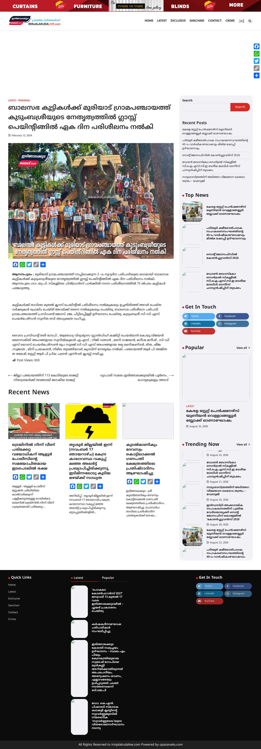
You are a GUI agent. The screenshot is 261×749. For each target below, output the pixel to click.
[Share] (256, 75)
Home (149, 21)
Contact (215, 21)
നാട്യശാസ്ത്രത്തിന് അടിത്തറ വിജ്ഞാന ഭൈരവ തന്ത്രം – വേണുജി (228, 479)
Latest (162, 21)
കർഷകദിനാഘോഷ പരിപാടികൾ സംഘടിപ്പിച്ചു (106, 628)
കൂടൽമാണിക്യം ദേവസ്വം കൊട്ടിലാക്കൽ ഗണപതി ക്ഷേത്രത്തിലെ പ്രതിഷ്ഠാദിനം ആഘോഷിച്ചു (141, 459)
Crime (230, 21)
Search (187, 101)
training (24, 100)
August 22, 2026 (199, 426)
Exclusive (178, 21)
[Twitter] (256, 61)
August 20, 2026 (219, 488)
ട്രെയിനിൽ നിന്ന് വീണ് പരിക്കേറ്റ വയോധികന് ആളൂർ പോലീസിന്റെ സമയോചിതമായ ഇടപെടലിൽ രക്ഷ (33, 457)
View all (242, 348)
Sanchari (197, 21)
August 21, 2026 (219, 470)
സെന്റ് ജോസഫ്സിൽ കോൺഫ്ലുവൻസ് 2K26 (211, 155)
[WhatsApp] (256, 53)
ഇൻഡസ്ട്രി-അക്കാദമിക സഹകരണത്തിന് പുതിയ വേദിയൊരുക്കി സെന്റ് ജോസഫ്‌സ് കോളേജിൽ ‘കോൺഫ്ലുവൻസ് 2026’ (225, 500)
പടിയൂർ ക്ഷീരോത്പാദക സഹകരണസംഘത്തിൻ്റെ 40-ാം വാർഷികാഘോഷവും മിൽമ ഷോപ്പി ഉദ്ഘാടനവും (215, 144)
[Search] (250, 21)
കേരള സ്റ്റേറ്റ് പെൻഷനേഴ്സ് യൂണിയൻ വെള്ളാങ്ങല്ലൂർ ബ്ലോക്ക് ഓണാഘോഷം (226, 210)
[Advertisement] (130, 59)
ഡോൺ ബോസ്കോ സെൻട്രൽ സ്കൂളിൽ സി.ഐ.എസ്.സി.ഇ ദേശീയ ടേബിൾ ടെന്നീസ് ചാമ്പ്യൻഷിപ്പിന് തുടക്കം (211, 166)
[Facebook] (256, 46)
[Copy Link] (256, 68)
